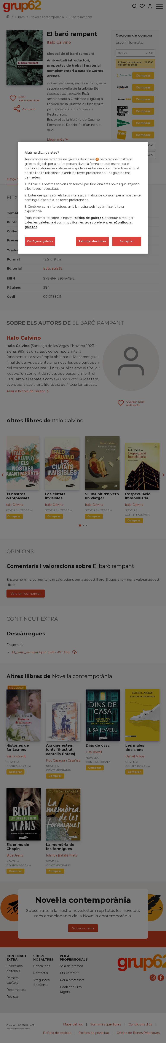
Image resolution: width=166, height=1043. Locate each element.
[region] (83, 198)
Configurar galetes (40, 241)
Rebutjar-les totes (92, 241)
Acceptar (127, 241)
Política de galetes (87, 218)
